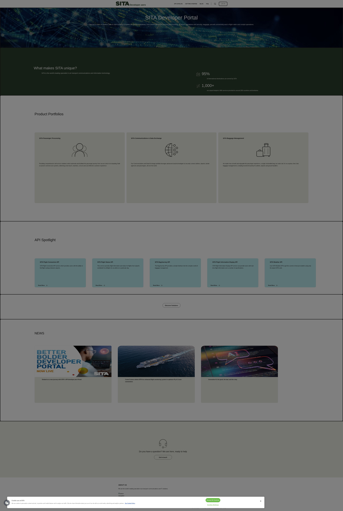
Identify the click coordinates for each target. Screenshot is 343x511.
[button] (7, 503)
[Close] (261, 501)
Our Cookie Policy (130, 503)
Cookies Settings (213, 505)
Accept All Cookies (213, 500)
